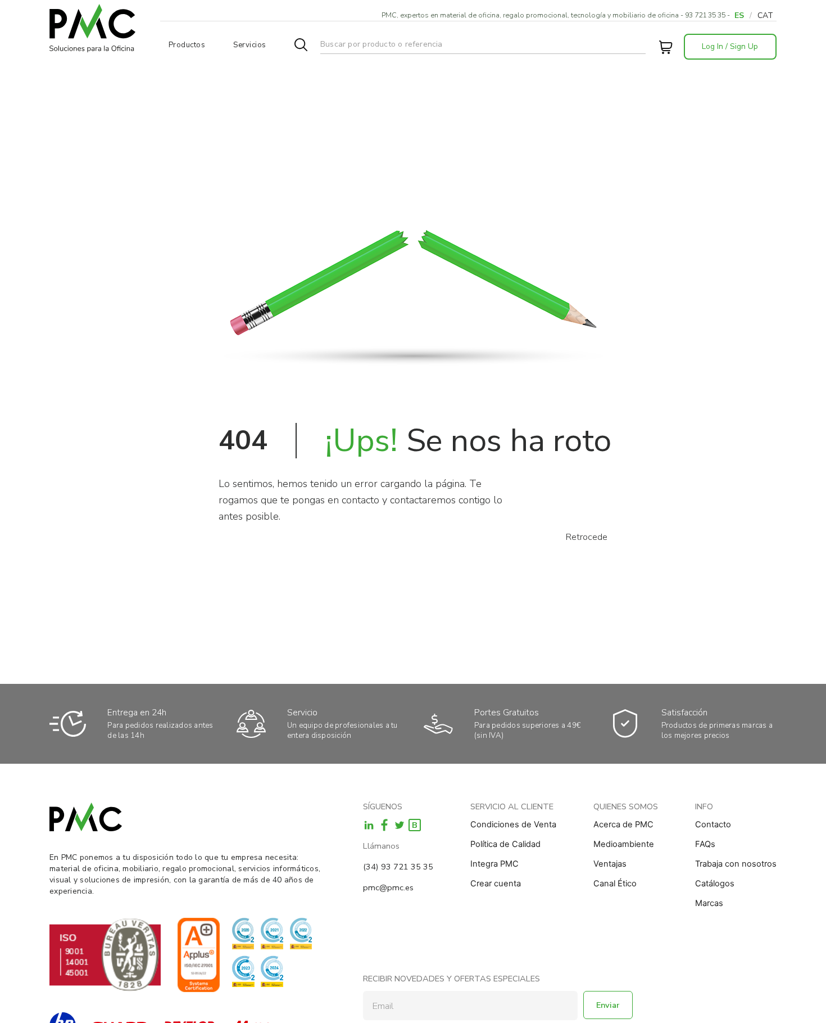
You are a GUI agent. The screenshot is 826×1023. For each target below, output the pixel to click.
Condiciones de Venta (513, 824)
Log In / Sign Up (730, 46)
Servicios (249, 45)
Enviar (608, 1005)
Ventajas (610, 864)
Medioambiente (623, 844)
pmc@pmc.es (388, 887)
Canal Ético (615, 883)
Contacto (713, 824)
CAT (765, 15)
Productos (187, 45)
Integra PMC (494, 864)
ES (739, 15)
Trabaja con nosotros (736, 864)
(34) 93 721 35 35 (398, 866)
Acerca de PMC (623, 824)
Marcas (709, 903)
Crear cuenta (495, 883)
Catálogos (714, 883)
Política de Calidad (505, 844)
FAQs (705, 844)
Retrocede (586, 537)
